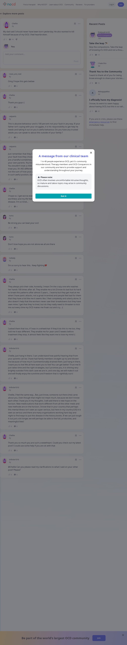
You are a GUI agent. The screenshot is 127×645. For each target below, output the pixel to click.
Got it (63, 196)
